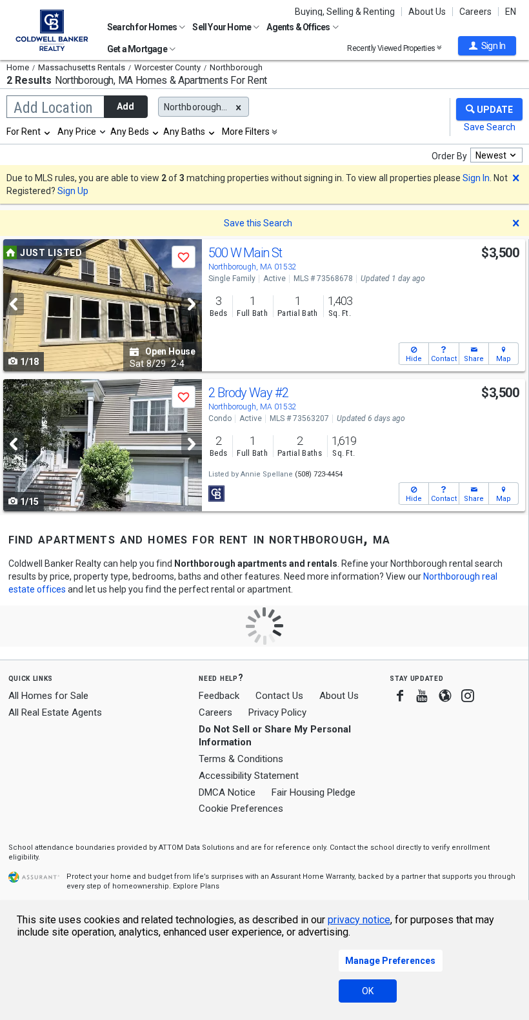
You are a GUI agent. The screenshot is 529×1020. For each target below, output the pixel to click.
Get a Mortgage (137, 49)
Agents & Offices (298, 27)
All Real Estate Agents (55, 712)
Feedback (219, 696)
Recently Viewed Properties (392, 48)
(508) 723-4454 (319, 474)
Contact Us (279, 695)
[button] (487, 45)
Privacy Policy (277, 712)
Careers (475, 11)
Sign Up (72, 191)
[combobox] (29, 132)
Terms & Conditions (241, 759)
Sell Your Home (222, 27)
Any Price (76, 131)
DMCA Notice (227, 792)
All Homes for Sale (48, 695)
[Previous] (13, 304)
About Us (427, 11)
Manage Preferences (390, 961)
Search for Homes (142, 27)
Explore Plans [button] (196, 886)
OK (368, 991)
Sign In (476, 178)
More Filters (246, 131)
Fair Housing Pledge (313, 792)
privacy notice (359, 920)
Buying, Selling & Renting (345, 11)
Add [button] (125, 106)
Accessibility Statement (249, 775)
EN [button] (510, 11)
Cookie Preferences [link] (241, 808)
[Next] (191, 304)
